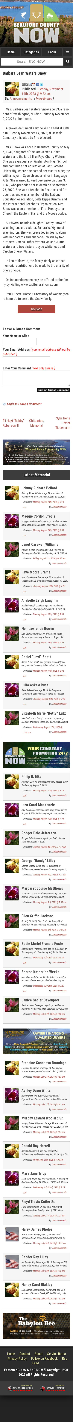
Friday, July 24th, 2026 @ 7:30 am (48, 1159)
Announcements (21, 98)
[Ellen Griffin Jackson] (12, 921)
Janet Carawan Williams (40, 544)
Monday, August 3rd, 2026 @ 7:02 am (49, 930)
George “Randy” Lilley (38, 860)
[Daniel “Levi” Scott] (12, 661)
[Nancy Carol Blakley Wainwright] (12, 1289)
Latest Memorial (36, 474)
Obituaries (36, 421)
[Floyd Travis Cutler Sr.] (12, 1206)
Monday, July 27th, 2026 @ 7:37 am (49, 1132)
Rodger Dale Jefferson (39, 833)
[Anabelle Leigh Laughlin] (12, 605)
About (39, 1354)
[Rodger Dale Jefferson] (12, 838)
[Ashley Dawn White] (12, 1095)
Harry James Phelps (37, 1229)
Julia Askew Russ (35, 685)
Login (52, 52)
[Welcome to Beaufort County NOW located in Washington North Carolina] (36, 23)
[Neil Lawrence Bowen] (12, 633)
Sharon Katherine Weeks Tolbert (41, 974)
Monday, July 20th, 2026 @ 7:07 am (49, 1298)
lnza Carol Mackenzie (38, 805)
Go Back (36, 309)
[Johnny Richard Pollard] (12, 493)
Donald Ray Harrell (36, 1146)
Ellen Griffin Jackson (38, 916)
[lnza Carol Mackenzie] (12, 809)
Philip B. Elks (32, 776)
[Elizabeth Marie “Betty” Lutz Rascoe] (12, 718)
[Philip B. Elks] (12, 781)
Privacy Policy (17, 1358)
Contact (24, 1354)
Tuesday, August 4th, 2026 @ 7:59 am (49, 847)
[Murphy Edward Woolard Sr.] (12, 1123)
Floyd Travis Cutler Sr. (38, 1201)
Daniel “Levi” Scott (36, 657)
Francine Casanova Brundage (44, 1063)
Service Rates (56, 1354)
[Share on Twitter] (41, 84)
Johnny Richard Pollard (39, 488)
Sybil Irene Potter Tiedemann (62, 423)
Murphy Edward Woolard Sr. (42, 1118)
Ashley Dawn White (36, 1090)
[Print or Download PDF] (32, 84)
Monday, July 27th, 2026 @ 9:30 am (49, 1014)
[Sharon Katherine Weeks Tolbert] (12, 977)
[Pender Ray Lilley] (12, 1262)
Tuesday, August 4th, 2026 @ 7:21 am (49, 874)
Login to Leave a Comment (24, 404)
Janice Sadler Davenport (40, 1000)
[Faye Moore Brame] (12, 577)
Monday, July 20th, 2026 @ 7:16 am (49, 1271)
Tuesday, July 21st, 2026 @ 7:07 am (49, 1215)
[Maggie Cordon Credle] (12, 521)
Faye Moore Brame (36, 572)
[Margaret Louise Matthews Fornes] (12, 893)
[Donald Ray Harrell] (12, 1150)
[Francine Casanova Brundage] (12, 1067)
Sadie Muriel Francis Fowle (42, 943)
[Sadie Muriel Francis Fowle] (12, 948)
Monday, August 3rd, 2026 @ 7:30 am (49, 902)
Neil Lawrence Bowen (38, 628)
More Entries (44, 98)
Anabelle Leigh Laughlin (40, 600)
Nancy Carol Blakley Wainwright (37, 1286)
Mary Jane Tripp (34, 1173)
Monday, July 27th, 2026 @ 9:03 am (49, 1076)
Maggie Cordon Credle (38, 516)
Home (11, 52)
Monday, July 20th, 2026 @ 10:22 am (49, 1243)
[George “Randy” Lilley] (12, 865)
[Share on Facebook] (37, 84)
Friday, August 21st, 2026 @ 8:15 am (49, 558)
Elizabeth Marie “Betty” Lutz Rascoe (44, 715)
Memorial (36, 425)
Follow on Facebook (44, 1358)
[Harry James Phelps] (12, 1234)
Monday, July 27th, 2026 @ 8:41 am (49, 1104)
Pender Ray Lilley (35, 1257)
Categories (31, 52)
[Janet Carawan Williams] (12, 549)
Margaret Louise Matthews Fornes (42, 890)
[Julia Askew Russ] (12, 690)
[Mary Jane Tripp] (12, 1178)
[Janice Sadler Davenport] (12, 1005)
